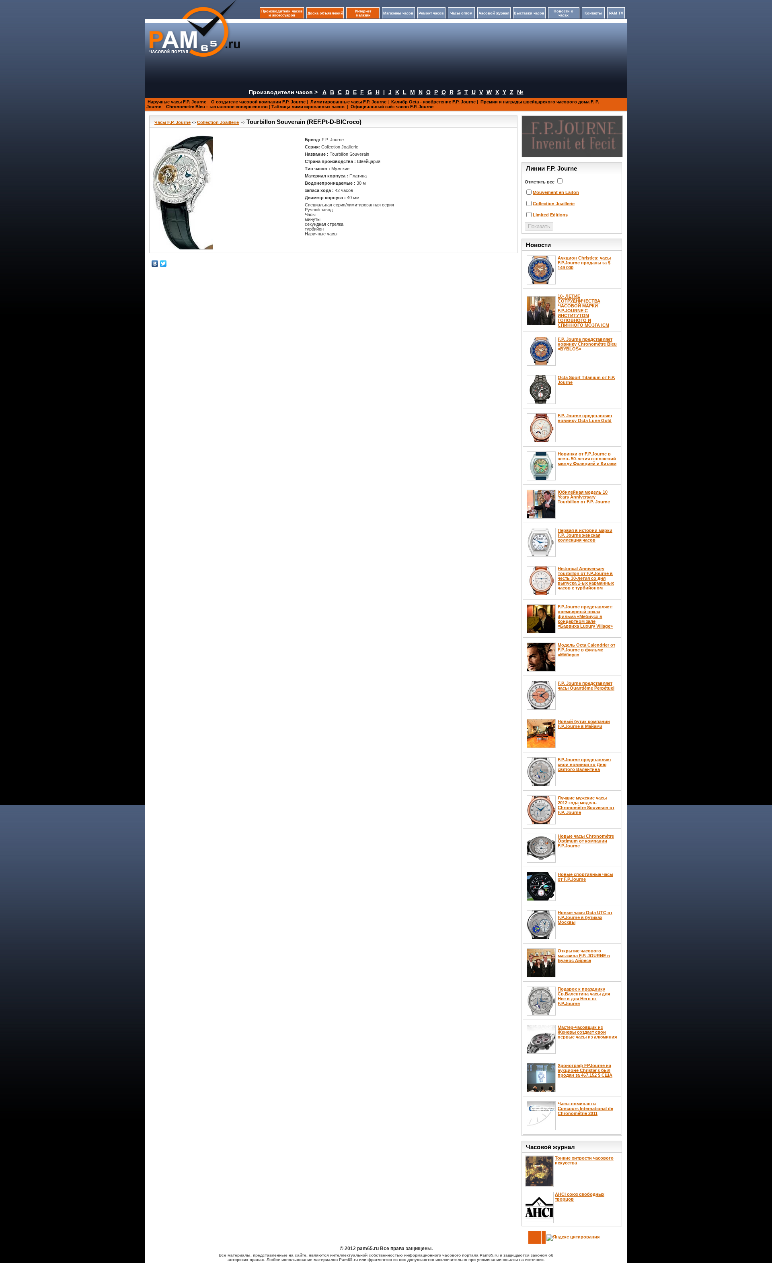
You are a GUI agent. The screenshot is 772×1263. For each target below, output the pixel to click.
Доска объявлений (325, 13)
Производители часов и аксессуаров (282, 13)
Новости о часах (563, 13)
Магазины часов (398, 13)
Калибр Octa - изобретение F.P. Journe (433, 101)
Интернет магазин (363, 13)
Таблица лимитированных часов (308, 106)
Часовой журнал (494, 13)
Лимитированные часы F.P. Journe (348, 101)
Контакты (593, 13)
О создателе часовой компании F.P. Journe (258, 101)
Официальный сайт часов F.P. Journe (392, 106)
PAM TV (616, 13)
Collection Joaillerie (218, 122)
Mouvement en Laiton (556, 192)
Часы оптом (461, 13)
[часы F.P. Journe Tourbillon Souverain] (183, 192)
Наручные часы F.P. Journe (177, 101)
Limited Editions (550, 214)
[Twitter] (163, 263)
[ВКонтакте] (155, 263)
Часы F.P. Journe (172, 122)
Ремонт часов (431, 13)
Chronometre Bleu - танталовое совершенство (217, 106)
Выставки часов (529, 13)
